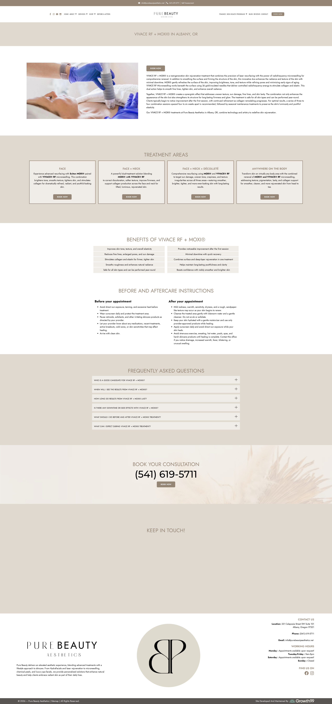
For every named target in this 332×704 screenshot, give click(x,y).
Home (66, 14)
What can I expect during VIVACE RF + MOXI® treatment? (122, 426)
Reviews (257, 14)
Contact (264, 14)
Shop (91, 14)
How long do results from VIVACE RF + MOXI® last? (120, 398)
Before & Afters (103, 14)
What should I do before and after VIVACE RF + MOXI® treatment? (127, 417)
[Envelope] (57, 14)
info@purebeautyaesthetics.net (296, 640)
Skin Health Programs (236, 14)
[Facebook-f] (50, 14)
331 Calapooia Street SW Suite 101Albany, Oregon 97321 (293, 625)
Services (81, 14)
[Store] (60, 14)
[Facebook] (307, 673)
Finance (222, 14)
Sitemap (55, 701)
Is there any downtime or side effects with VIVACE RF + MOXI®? (126, 408)
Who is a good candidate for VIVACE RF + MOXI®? (119, 380)
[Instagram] (54, 14)
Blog (251, 14)
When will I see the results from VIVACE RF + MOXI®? (120, 389)
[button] (166, 380)
